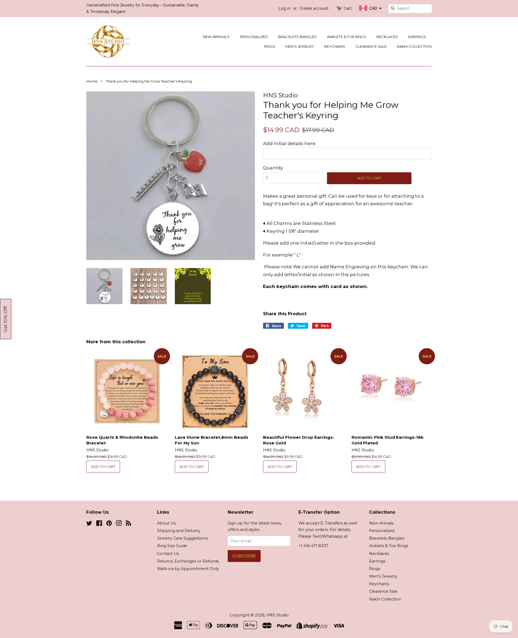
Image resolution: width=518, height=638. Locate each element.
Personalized (254, 37)
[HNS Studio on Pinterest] (109, 524)
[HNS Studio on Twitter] (89, 524)
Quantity (273, 167)
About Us (166, 523)
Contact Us (168, 553)
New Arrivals (216, 37)
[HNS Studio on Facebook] (99, 524)
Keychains (334, 46)
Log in (284, 8)
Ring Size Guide (172, 545)
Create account (314, 8)
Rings (269, 46)
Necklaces (387, 37)
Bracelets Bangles (297, 37)
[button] (5, 319)
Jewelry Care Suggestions (182, 538)
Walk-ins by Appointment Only (188, 568)
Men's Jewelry (299, 46)
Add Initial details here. (289, 143)
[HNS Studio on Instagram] (119, 524)
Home (91, 81)
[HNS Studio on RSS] (128, 524)
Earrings (417, 37)
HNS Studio (277, 615)
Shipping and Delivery (178, 530)
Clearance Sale (371, 46)
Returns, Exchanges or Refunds (188, 561)
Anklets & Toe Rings (346, 37)
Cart (348, 8)
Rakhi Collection (414, 46)
